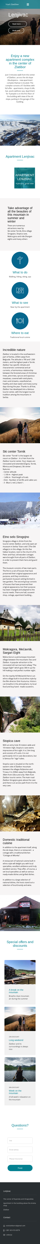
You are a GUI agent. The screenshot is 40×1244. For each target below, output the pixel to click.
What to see (20, 302)
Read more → (17, 24)
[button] (28, 4)
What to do (20, 272)
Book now (16, 30)
